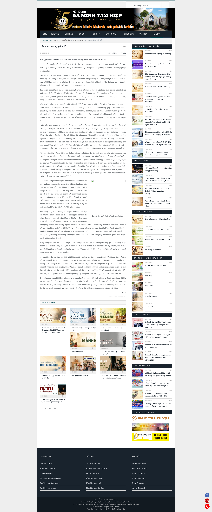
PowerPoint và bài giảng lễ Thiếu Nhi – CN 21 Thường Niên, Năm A (158, 179)
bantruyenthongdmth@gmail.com (127, 504)
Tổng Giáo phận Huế (93, 483)
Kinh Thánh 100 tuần (139, 468)
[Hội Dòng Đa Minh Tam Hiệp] (106, 19)
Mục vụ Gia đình (114, 53)
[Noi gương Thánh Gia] (83, 364)
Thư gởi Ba (149, 286)
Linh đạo (69, 34)
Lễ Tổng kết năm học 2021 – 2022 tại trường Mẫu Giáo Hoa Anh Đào (158, 404)
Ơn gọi (82, 34)
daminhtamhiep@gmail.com (88, 504)
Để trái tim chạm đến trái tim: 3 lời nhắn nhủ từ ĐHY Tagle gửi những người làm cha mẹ (53, 330)
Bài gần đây (154, 46)
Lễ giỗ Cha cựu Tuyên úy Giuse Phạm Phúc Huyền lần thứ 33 (156, 153)
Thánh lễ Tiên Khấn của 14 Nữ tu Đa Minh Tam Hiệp (158, 346)
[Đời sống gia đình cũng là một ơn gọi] (83, 316)
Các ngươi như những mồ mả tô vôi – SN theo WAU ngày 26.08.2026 (158, 133)
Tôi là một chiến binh (153, 250)
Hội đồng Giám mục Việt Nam (96, 468)
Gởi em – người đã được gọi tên (156, 265)
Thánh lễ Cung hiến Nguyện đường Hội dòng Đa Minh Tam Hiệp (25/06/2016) (158, 357)
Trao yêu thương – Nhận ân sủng (157, 86)
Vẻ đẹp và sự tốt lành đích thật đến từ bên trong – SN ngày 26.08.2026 (158, 143)
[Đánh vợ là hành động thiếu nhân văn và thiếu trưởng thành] (113, 364)
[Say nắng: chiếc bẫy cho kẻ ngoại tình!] (113, 316)
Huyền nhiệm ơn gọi (154, 258)
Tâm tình (138, 258)
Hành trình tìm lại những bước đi (157, 239)
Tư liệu (156, 34)
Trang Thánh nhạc (138, 478)
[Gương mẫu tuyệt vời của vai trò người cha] (53, 364)
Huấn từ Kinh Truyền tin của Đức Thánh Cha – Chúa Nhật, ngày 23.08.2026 (157, 99)
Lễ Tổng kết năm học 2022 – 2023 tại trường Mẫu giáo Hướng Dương (158, 374)
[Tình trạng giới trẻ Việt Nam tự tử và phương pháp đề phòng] (53, 388)
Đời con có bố (150, 306)
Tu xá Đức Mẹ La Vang (48, 488)
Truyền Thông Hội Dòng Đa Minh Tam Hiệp (109, 509)
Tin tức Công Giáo (92, 473)
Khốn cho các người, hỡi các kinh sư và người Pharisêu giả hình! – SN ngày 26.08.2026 (158, 122)
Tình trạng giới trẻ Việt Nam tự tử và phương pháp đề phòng (53, 400)
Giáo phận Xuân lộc (93, 464)
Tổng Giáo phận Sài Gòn (95, 488)
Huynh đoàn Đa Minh (47, 468)
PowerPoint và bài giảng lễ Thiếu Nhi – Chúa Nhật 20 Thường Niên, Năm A (158, 203)
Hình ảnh (146, 315)
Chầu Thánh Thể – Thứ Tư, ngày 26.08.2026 (157, 110)
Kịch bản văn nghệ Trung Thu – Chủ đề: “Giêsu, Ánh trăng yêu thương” (157, 191)
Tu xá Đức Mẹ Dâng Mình (49, 483)
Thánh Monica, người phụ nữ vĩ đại (158, 54)
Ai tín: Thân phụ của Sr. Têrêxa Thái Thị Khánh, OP (158, 65)
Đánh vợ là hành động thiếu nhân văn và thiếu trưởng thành (113, 376)
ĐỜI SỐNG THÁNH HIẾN (143, 212)
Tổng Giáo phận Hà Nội (94, 478)
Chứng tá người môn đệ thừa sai (157, 229)
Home (44, 34)
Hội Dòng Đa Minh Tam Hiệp (110, 507)
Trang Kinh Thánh (138, 473)
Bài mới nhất (139, 46)
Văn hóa (143, 34)
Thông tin (95, 34)
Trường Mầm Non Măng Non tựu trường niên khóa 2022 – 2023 (157, 394)
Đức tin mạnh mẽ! (78, 352)
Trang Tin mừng (138, 483)
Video (136, 315)
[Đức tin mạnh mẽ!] (83, 340)
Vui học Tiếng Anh (138, 488)
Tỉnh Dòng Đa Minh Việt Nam (50, 478)
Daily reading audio (139, 464)
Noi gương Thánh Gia (80, 375)
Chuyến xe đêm (151, 296)
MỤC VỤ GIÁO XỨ (141, 161)
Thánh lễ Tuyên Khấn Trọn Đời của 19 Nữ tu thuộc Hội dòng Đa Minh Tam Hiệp (158, 324)
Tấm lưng (148, 275)
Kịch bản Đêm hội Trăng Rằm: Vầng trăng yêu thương (158, 169)
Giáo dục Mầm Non (142, 366)
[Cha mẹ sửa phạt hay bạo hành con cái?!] (113, 340)
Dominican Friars (46, 464)
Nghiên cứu (128, 34)
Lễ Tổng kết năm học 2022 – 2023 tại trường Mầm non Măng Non (157, 384)
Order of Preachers (46, 473)
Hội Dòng (55, 34)
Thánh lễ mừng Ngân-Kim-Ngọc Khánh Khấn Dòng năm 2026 (157, 335)
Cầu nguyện (111, 34)
